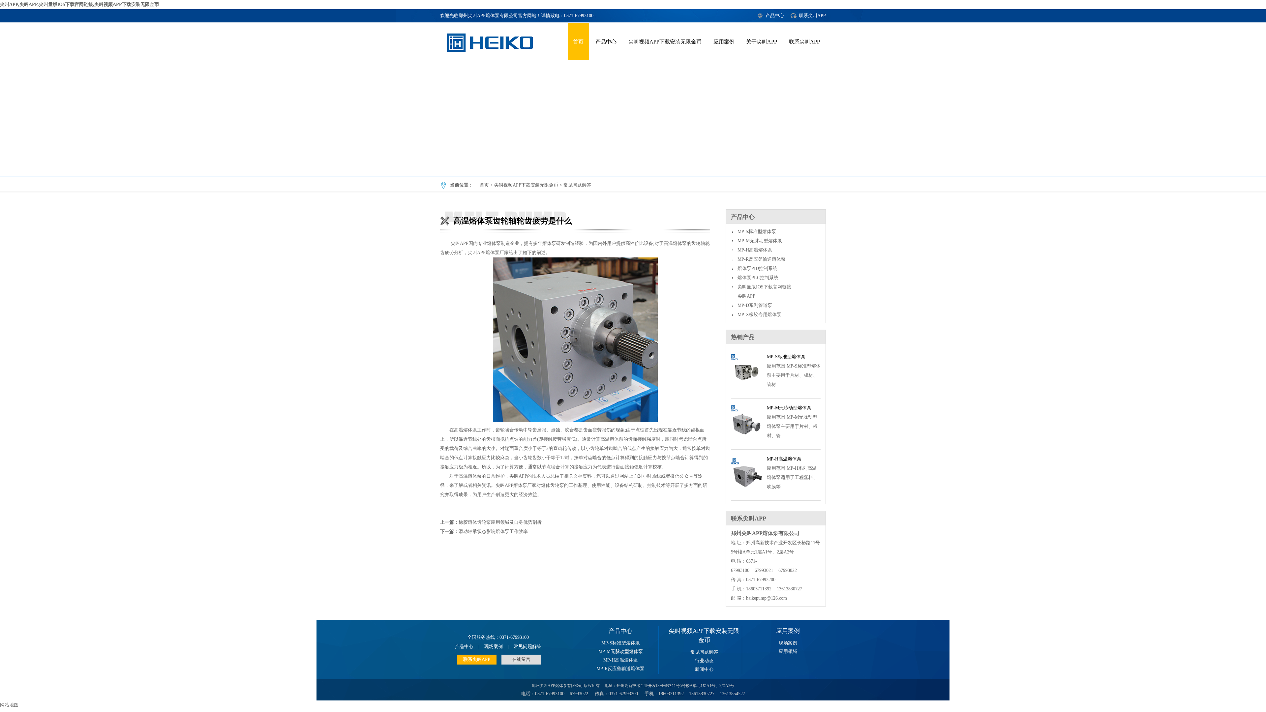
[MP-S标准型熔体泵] (746, 390)
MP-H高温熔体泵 (755, 250)
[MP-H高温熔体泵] (746, 492)
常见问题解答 (577, 185)
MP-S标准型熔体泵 (757, 231)
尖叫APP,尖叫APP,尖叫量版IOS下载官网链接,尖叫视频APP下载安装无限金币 (79, 4)
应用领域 (788, 651)
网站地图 (9, 704)
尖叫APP (746, 296)
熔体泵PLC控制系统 (758, 277)
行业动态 (704, 660)
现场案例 (493, 646)
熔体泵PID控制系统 (757, 268)
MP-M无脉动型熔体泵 (760, 240)
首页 (578, 41)
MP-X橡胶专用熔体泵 (759, 314)
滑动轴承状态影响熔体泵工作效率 (493, 531)
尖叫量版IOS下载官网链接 (764, 286)
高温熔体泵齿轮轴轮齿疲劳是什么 (633, 118)
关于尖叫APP (761, 41)
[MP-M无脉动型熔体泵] (746, 441)
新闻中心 (704, 669)
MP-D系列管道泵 (755, 305)
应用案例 (724, 41)
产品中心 (775, 15)
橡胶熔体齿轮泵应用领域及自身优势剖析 (500, 522)
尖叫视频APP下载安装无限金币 (665, 41)
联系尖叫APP (812, 15)
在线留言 (521, 659)
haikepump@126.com (766, 598)
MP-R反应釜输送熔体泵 (762, 259)
